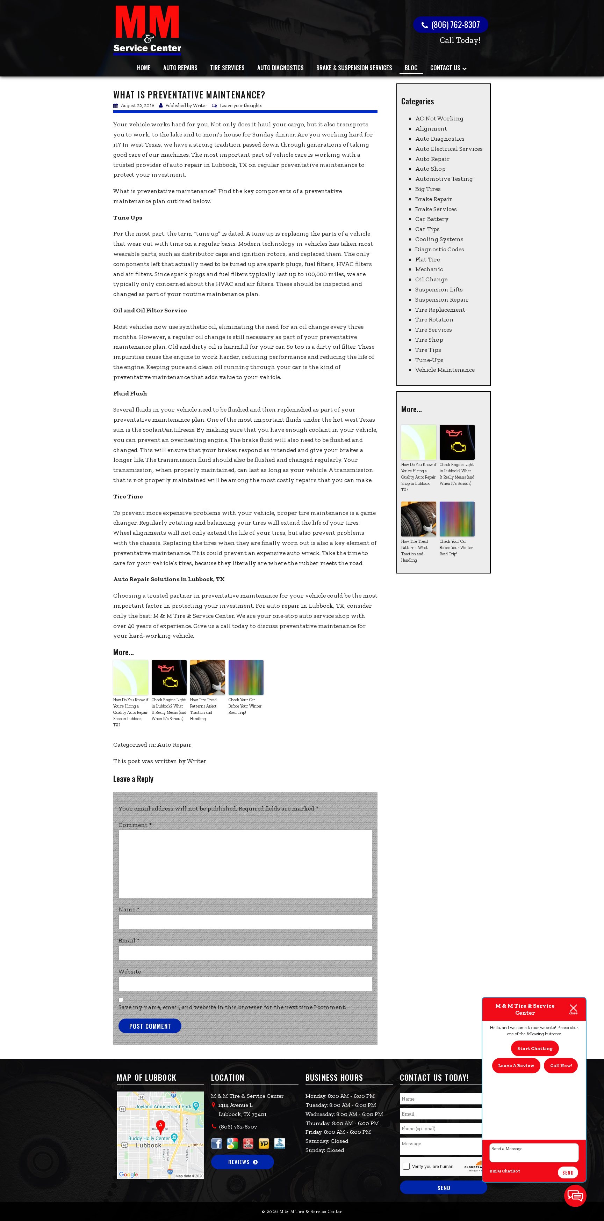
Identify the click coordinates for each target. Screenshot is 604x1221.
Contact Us (445, 67)
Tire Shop (429, 339)
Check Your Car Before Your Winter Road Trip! (245, 706)
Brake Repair (433, 199)
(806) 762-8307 (455, 24)
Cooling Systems (439, 239)
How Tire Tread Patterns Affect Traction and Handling (203, 709)
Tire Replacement (440, 309)
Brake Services (436, 209)
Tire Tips (428, 350)
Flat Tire (427, 259)
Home (144, 67)
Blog (411, 67)
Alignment (431, 128)
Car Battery (432, 219)
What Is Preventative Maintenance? (189, 94)
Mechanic (429, 269)
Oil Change (431, 279)
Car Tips (427, 229)
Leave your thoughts (241, 105)
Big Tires (428, 189)
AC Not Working (439, 118)
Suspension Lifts (439, 289)
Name (128, 909)
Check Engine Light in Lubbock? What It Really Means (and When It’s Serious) (169, 709)
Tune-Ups (429, 360)
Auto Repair (174, 744)
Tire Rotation (434, 319)
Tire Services (227, 67)
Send (568, 1172)
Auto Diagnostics (280, 67)
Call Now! (561, 1065)
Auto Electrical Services (449, 149)
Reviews (239, 1162)
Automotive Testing (444, 179)
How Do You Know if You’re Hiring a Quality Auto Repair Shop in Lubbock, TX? (130, 712)
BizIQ (495, 1171)
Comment (135, 825)
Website (129, 971)
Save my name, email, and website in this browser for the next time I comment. (232, 1007)
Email (128, 940)
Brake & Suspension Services (354, 67)
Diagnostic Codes (439, 249)
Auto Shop (430, 168)
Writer (200, 105)
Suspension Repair (442, 299)
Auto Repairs (180, 67)
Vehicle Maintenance (445, 369)
